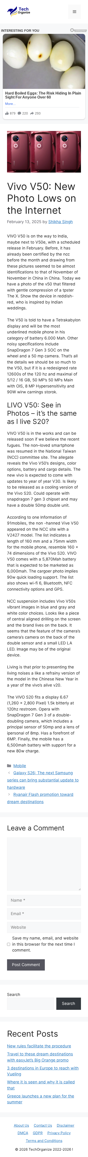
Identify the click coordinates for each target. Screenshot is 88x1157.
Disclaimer (65, 1125)
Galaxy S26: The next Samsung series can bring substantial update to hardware (43, 780)
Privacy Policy (59, 1133)
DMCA (23, 1133)
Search (13, 994)
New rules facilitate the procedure (39, 1046)
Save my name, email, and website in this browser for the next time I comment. (45, 944)
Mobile (19, 765)
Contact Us (43, 1125)
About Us (21, 1125)
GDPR (38, 1133)
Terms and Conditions (44, 1140)
